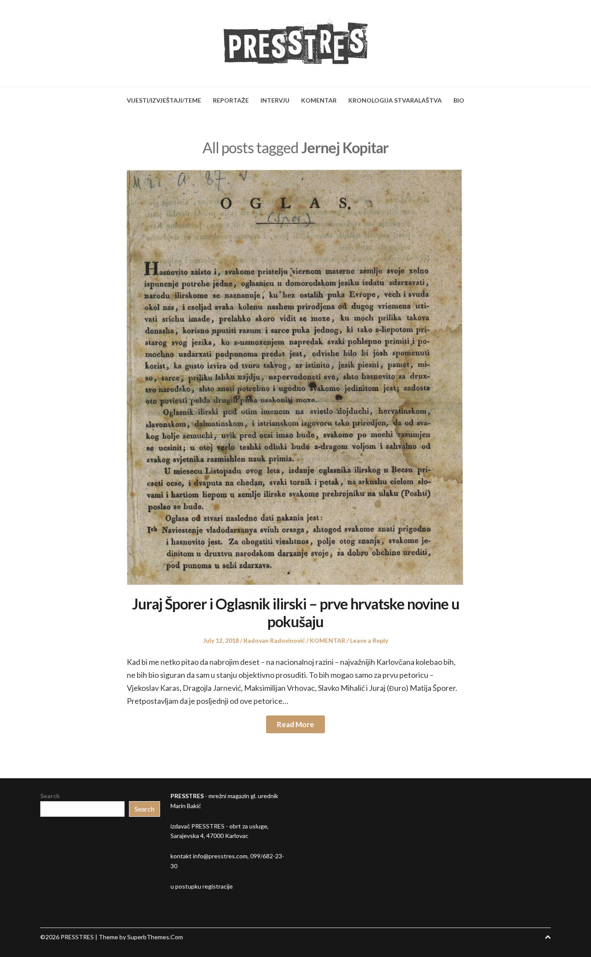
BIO (458, 100)
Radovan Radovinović (274, 640)
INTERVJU (274, 100)
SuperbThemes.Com (155, 937)
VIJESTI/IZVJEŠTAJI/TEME (164, 100)
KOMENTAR (319, 100)
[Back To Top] (548, 936)
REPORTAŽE (231, 100)
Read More (295, 724)
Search (50, 795)
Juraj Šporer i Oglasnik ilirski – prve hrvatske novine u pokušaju (295, 612)
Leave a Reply (369, 640)
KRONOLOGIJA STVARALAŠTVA (395, 100)
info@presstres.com (220, 856)
